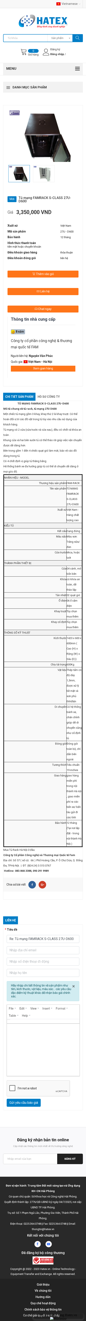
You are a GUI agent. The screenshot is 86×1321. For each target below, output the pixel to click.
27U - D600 (66, 231)
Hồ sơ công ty (49, 396)
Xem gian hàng (43, 368)
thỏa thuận (66, 252)
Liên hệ (44, 291)
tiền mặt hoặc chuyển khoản (24, 246)
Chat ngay (45, 309)
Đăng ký (70, 1158)
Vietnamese (70, 3)
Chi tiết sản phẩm (19, 396)
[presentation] (12, 1008)
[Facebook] (32, 884)
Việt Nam (65, 225)
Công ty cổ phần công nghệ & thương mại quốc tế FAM (41, 343)
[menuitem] (12, 1008)
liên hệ (64, 258)
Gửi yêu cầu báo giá (23, 1103)
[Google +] (42, 884)
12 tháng (65, 237)
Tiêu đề (12, 929)
